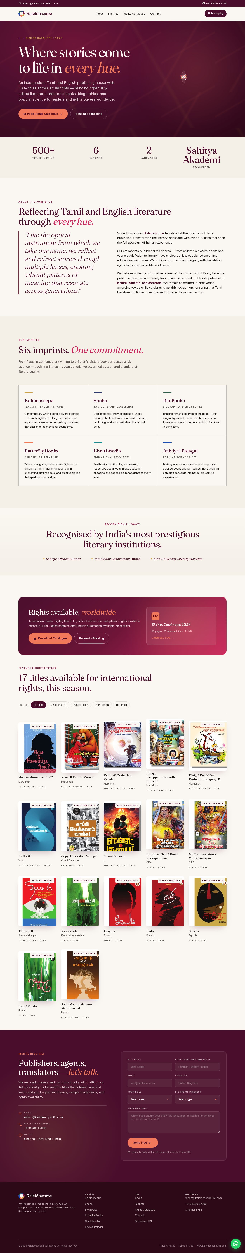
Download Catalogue (52, 638)
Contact (155, 13)
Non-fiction (102, 704)
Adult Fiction (81, 704)
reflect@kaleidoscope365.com (40, 3)
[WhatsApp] (236, 1244)
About (99, 13)
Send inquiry (141, 1142)
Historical (121, 704)
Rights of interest (188, 1092)
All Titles (38, 704)
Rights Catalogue (134, 13)
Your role (135, 1092)
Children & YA (58, 704)
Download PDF (144, 1221)
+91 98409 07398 (216, 3)
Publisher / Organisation (192, 1059)
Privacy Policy (167, 1245)
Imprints (113, 13)
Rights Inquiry (215, 13)
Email (131, 1075)
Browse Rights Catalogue (40, 113)
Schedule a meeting (89, 113)
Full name (134, 1059)
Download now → (163, 637)
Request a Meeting (91, 638)
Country (181, 1075)
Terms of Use (185, 1245)
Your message (137, 1108)
